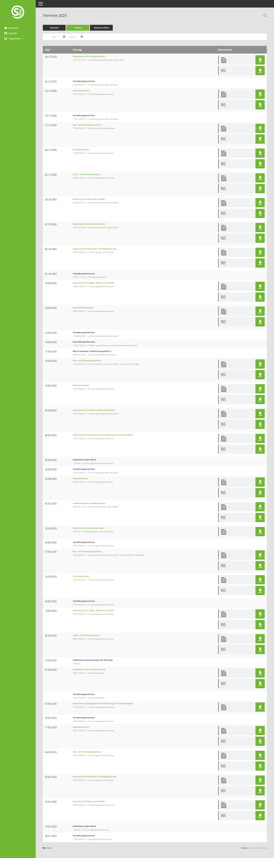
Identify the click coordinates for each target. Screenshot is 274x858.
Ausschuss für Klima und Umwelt (89, 199)
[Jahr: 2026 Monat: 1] (81, 36)
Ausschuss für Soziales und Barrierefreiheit (94, 410)
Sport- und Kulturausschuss (86, 174)
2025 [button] (72, 36)
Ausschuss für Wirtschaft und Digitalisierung (94, 248)
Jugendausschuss (81, 727)
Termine (78, 27)
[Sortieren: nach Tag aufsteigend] (50, 49)
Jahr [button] (54, 36)
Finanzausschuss (81, 90)
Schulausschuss (80, 478)
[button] (18, 38)
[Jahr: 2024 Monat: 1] (64, 36)
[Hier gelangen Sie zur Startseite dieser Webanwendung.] (18, 12)
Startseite (13, 28)
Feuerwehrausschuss (83, 307)
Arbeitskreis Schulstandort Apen (88, 528)
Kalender (13, 33)
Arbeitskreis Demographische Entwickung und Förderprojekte (103, 434)
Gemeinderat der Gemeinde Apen (89, 56)
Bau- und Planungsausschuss (87, 124)
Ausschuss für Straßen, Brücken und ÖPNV (93, 282)
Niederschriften (101, 27)
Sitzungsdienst (258, 848)
